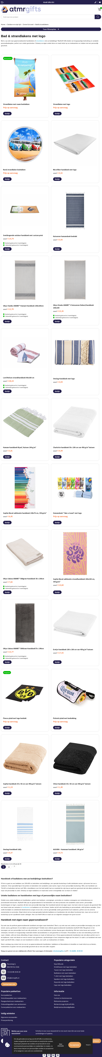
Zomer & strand (28, 24)
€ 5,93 (58, 239)
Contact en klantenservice (63, 998)
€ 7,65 (8, 582)
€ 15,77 (8, 652)
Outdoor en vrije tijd (14, 24)
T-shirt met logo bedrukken (63, 976)
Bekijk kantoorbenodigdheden (64, 1007)
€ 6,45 (8, 516)
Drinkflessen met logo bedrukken (65, 967)
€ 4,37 (8, 852)
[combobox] (48, 17)
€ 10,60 (58, 585)
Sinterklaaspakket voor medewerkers (13, 998)
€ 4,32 (58, 173)
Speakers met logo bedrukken (64, 979)
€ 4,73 (58, 852)
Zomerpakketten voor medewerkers (13, 1007)
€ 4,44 (58, 450)
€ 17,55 (58, 653)
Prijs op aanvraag (10, 107)
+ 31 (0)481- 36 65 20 (76, 951)
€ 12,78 (8, 309)
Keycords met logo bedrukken (64, 982)
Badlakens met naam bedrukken (65, 973)
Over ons (57, 995)
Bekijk (7, 113)
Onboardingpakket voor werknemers (13, 1004)
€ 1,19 (8, 787)
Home (3, 24)
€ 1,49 (58, 787)
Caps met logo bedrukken (62, 985)
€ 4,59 (58, 382)
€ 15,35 (58, 311)
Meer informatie (61, 1045)
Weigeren (88, 1045)
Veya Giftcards (58, 964)
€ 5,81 (8, 450)
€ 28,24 (8, 381)
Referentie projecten (61, 1001)
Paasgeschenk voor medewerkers (12, 1001)
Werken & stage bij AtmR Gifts (64, 1004)
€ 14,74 (8, 238)
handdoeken (26, 907)
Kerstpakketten (6, 995)
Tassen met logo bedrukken (63, 970)
